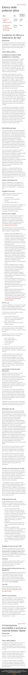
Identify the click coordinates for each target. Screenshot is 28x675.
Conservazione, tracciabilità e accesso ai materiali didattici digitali (17, 672)
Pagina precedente (21, 4)
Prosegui (14, 673)
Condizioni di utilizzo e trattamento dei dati (8, 671)
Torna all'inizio (21, 623)
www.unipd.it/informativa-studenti (9, 225)
